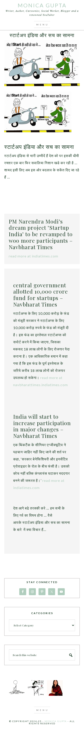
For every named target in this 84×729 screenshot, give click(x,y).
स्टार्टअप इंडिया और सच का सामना (42, 35)
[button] (42, 24)
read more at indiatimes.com (33, 256)
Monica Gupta (42, 5)
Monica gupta (56, 721)
